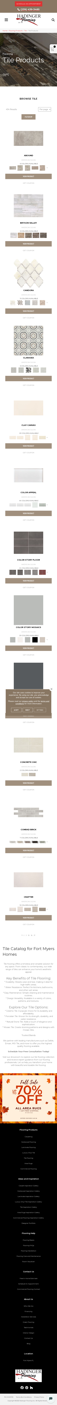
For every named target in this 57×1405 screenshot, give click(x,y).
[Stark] (35, 842)
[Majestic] (36, 370)
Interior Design (28, 1333)
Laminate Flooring (28, 1147)
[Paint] (42, 437)
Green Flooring (28, 1322)
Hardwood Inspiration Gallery (28, 1191)
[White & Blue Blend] (27, 302)
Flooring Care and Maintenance (29, 1256)
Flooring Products (16, 31)
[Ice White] (20, 639)
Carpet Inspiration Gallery (28, 1186)
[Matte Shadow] (28, 543)
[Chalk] (28, 408)
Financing (28, 1311)
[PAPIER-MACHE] (28, 879)
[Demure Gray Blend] (20, 302)
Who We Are (28, 1306)
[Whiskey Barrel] (21, 235)
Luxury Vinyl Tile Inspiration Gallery (28, 1202)
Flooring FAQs (28, 1245)
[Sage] (42, 842)
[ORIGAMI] (42, 909)
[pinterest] (27, 1387)
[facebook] (22, 1387)
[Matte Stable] (42, 639)
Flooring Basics (28, 1240)
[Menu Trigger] (6, 19)
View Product (28, 176)
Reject (27, 710)
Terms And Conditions (24, 1397)
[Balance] (28, 610)
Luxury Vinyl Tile (28, 1153)
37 (34, 935)
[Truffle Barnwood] (43, 235)
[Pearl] (28, 475)
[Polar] (28, 812)
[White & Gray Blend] (35, 302)
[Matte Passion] (42, 572)
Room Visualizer (28, 1262)
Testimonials (28, 1327)
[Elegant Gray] (32, 774)
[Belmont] (21, 370)
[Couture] (28, 370)
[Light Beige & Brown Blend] (42, 302)
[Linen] (20, 842)
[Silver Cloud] (42, 505)
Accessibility (8, 1397)
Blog (28, 1344)
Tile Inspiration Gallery (28, 1207)
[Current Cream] (28, 745)
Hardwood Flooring (28, 1142)
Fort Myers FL (28, 1360)
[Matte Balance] (27, 639)
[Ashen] (35, 168)
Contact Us (28, 1338)
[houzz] (31, 1387)
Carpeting (28, 1137)
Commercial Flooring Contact (28, 1289)
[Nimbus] (28, 138)
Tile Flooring (28, 1158)
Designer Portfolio (28, 1223)
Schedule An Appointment (28, 1284)
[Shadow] (28, 677)
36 (31, 935)
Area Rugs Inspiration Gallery (28, 1212)
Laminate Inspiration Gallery (29, 1196)
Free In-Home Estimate (28, 1278)
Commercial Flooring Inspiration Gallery (28, 1218)
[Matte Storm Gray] (27, 572)
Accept (16, 710)
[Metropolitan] (28, 340)
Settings (40, 710)
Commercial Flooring (28, 1169)
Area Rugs (28, 1163)
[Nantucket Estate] (28, 235)
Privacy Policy (39, 1397)
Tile (25, 31)
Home (5, 31)
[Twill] (27, 909)
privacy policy (27, 701)
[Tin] (27, 842)
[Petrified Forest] (36, 235)
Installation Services (28, 1317)
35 (28, 935)
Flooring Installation (28, 1251)
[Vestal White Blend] (28, 273)
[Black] (35, 639)
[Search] (53, 19)
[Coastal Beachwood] (28, 205)
